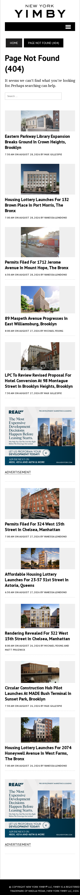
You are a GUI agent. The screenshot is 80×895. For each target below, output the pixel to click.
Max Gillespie (53, 154)
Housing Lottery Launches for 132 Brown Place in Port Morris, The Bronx (37, 205)
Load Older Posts (40, 865)
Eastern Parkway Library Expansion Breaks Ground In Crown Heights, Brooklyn (37, 142)
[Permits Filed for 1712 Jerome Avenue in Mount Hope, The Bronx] (40, 254)
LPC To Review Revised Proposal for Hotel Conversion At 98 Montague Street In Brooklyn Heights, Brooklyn (39, 380)
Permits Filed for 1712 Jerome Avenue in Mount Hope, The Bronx (36, 264)
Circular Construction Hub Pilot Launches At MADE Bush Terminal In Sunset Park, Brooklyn (38, 693)
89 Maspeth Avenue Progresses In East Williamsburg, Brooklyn (36, 321)
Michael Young (53, 330)
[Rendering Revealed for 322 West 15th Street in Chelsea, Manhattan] (40, 625)
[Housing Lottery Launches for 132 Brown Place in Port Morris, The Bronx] (40, 192)
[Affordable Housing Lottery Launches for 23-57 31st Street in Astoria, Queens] (40, 566)
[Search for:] (33, 95)
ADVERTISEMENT (18, 472)
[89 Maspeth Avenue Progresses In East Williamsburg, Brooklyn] (40, 310)
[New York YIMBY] (40, 11)
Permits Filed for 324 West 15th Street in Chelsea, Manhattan (34, 526)
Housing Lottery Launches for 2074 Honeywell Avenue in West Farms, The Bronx (38, 753)
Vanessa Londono (55, 217)
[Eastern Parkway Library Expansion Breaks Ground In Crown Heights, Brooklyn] (40, 128)
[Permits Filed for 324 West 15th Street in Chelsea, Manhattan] (40, 516)
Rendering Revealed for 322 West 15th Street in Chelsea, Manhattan (37, 635)
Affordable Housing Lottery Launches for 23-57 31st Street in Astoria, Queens (36, 579)
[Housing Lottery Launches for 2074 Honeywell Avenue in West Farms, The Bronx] (40, 740)
